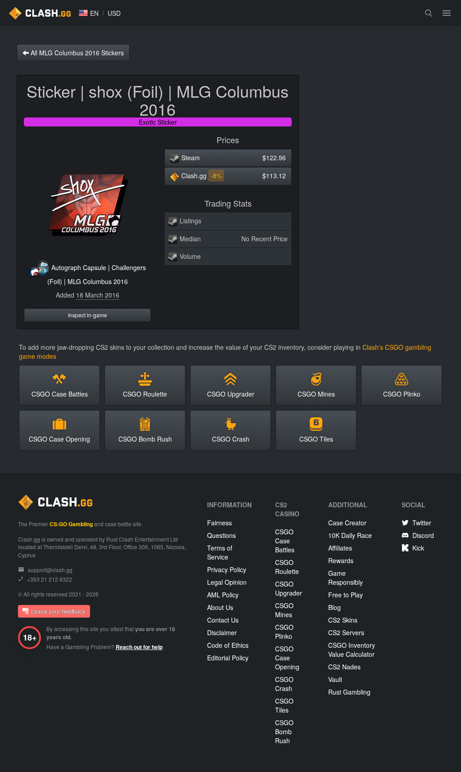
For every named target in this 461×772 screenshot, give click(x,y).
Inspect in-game (87, 315)
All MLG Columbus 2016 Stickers (76, 52)
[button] (89, 13)
